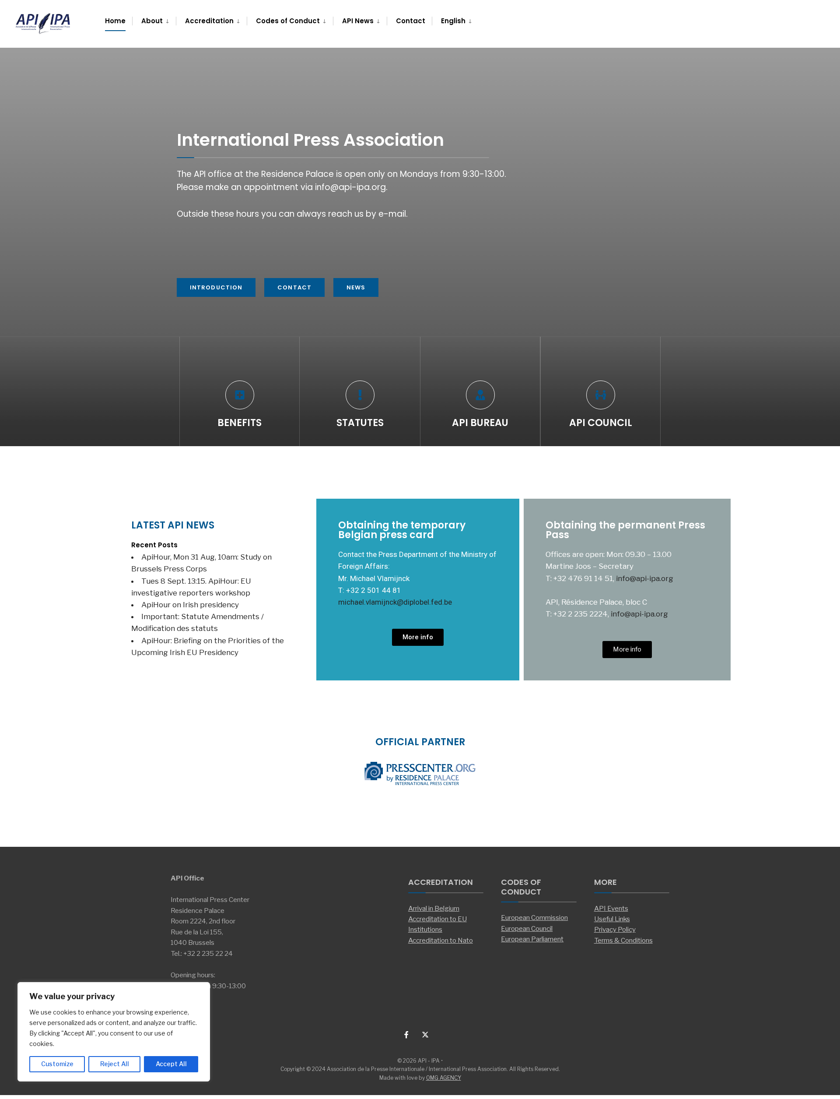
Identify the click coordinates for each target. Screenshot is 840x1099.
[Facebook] (407, 1034)
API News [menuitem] (358, 20)
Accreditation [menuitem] (209, 20)
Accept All (171, 1063)
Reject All (114, 1063)
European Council (527, 928)
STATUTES (360, 423)
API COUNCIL (600, 423)
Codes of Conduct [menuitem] (288, 20)
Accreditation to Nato (440, 940)
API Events (611, 908)
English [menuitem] (453, 20)
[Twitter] (424, 1034)
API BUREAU (480, 423)
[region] (114, 1031)
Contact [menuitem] (410, 20)
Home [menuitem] (115, 20)
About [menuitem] (152, 20)
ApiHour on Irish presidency (190, 604)
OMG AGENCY (443, 1077)
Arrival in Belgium (433, 908)
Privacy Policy (615, 929)
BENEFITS (239, 423)
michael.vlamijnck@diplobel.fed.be (395, 602)
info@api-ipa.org (644, 578)
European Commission (534, 917)
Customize (57, 1063)
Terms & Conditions (623, 940)
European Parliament (532, 939)
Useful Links (612, 919)
